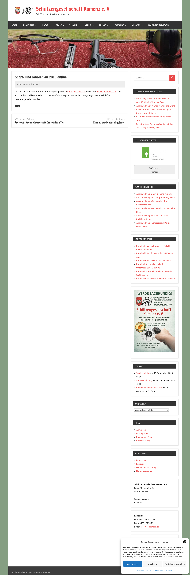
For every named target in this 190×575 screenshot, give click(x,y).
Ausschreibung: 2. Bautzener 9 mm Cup (154, 193)
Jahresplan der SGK (106, 91)
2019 (17, 106)
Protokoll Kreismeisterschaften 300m (153, 260)
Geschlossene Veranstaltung (149, 387)
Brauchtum (28, 25)
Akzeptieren (132, 564)
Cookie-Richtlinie (142, 570)
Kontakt (139, 463)
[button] (185, 542)
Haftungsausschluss (145, 471)
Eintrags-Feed (142, 433)
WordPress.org (143, 440)
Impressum (170, 570)
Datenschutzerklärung (157, 570)
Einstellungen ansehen (175, 564)
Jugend (45, 25)
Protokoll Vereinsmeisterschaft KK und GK (155, 278)
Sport (59, 25)
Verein (88, 25)
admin (35, 84)
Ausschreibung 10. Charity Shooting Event (155, 105)
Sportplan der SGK (76, 91)
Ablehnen (152, 564)
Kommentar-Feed (144, 437)
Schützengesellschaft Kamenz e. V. (73, 8)
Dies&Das (136, 25)
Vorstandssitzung (144, 380)
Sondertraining (143, 373)
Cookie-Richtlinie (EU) (158, 25)
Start (14, 25)
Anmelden (141, 429)
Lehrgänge (119, 25)
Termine (73, 25)
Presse (102, 25)
